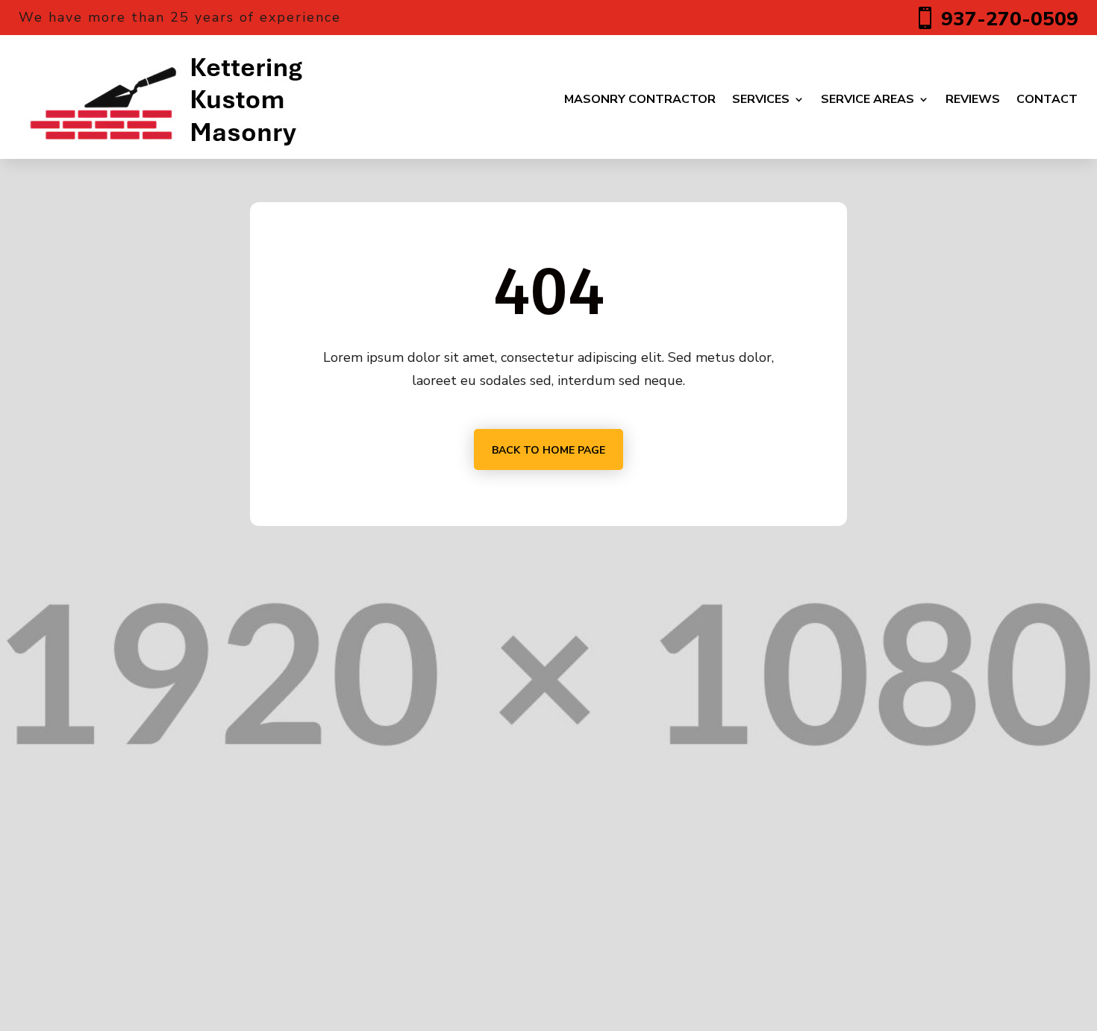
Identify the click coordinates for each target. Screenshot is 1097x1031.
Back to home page (548, 450)
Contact (1047, 99)
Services (761, 99)
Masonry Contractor (640, 99)
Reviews (973, 99)
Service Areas (867, 99)
